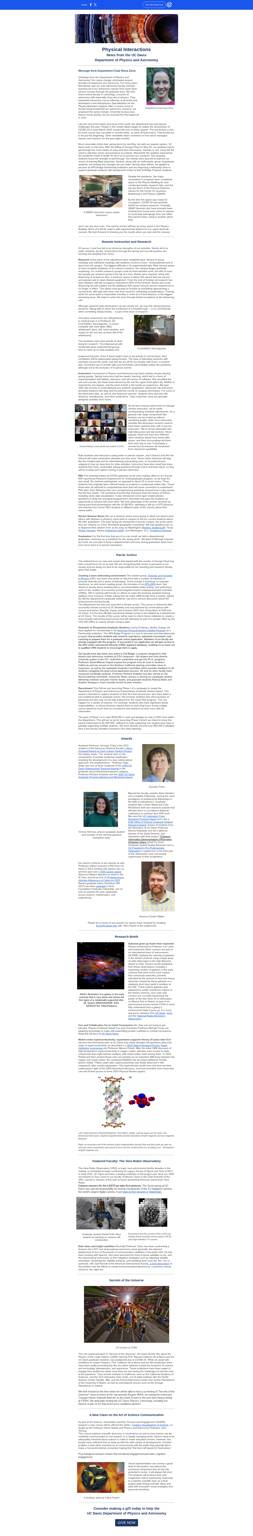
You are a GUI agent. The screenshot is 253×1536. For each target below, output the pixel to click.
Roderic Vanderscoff (154, 527)
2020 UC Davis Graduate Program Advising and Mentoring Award (106, 776)
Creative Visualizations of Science (150, 1425)
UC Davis (160, 1013)
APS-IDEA (150, 584)
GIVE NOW (126, 1522)
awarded (101, 886)
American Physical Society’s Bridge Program (141, 630)
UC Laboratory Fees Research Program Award (146, 817)
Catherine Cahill (114, 530)
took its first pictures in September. (142, 1191)
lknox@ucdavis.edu (106, 925)
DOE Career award (110, 871)
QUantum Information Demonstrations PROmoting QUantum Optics (150, 839)
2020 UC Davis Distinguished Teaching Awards (105, 767)
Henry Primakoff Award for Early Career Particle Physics (105, 750)
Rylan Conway (87, 530)
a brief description (159, 1263)
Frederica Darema (161, 530)
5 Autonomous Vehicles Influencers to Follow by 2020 (101, 879)
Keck (169, 1013)
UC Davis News (110, 1033)
